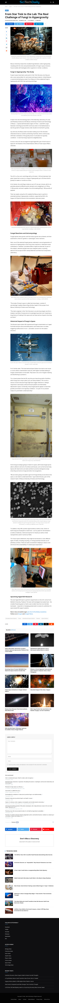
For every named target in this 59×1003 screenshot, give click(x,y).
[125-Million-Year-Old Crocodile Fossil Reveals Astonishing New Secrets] (9, 856)
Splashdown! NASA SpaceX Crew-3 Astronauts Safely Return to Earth (39, 649)
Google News (29, 614)
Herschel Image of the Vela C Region (40, 689)
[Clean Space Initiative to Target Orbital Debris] (17, 681)
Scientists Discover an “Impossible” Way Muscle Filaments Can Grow (32, 862)
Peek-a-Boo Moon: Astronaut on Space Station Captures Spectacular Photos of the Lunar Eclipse (16, 650)
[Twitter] (6, 35)
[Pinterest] (6, 41)
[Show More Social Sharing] (45, 24)
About (19, 999)
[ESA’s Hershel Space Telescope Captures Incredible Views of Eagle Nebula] (17, 719)
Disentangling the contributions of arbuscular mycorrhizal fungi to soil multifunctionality (23, 794)
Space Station (45, 618)
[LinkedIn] (6, 38)
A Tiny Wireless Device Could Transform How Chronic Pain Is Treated (21, 978)
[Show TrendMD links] (53, 822)
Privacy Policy (39, 999)
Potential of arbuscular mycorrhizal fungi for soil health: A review (18, 798)
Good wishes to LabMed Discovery (12, 790)
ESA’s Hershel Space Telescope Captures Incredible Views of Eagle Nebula (15, 728)
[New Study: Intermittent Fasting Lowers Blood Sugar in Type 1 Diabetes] (9, 887)
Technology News (9, 965)
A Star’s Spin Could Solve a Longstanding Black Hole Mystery (30, 870)
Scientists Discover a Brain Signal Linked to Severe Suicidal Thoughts (21, 975)
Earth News (8, 953)
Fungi (19, 618)
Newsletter (7, 936)
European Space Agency (11, 618)
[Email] (6, 47)
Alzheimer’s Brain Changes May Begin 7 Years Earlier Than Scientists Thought (32, 894)
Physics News (8, 958)
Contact (24, 999)
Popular (38, 618)
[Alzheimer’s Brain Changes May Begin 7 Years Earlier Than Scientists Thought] (9, 895)
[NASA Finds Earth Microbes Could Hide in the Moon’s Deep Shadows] (9, 880)
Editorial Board (31, 999)
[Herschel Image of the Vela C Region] (42, 681)
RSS (6, 938)
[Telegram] (6, 44)
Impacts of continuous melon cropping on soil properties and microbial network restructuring (24, 802)
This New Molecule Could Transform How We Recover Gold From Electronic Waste (31, 902)
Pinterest (7, 934)
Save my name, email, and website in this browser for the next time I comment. (28, 764)
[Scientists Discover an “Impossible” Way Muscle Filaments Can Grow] (9, 864)
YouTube (7, 931)
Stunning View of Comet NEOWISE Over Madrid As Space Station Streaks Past (15, 669)
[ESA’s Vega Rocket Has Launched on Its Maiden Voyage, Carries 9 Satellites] (42, 700)
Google (20, 614)
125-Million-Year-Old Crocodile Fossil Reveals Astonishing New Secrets (33, 854)
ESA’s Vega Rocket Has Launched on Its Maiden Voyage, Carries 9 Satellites (40, 709)
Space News (8, 962)
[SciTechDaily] (29, 2)
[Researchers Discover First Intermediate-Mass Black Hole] (17, 700)
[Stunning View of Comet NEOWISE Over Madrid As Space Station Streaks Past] (17, 660)
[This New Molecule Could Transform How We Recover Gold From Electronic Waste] (9, 903)
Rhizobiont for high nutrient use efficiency (14, 786)
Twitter (6, 929)
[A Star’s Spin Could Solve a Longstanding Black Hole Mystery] (9, 872)
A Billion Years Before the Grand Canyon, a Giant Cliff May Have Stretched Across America (31, 909)
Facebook (7, 927)
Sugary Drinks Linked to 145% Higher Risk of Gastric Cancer (19, 981)
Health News (8, 955)
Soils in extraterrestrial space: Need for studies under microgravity (19, 777)
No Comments (31, 20)
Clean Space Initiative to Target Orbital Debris (16, 690)
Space (7, 10)
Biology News (8, 949)
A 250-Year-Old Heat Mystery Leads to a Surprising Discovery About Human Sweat (24, 987)
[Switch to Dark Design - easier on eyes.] (51, 2)
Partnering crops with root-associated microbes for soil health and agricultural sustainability (24, 811)
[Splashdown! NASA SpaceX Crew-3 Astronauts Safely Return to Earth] (42, 640)
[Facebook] (6, 31)
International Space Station (29, 618)
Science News (8, 960)
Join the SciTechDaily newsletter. (37, 612)
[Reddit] (6, 50)
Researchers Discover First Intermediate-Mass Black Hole (16, 709)
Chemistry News (9, 951)
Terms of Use (47, 999)
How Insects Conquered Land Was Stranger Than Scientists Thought (21, 984)
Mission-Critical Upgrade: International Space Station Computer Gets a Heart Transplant (41, 670)
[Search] (53, 2)
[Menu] (6, 2)
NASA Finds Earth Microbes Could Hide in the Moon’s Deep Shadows (32, 878)
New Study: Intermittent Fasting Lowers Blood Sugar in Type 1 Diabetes (33, 886)
